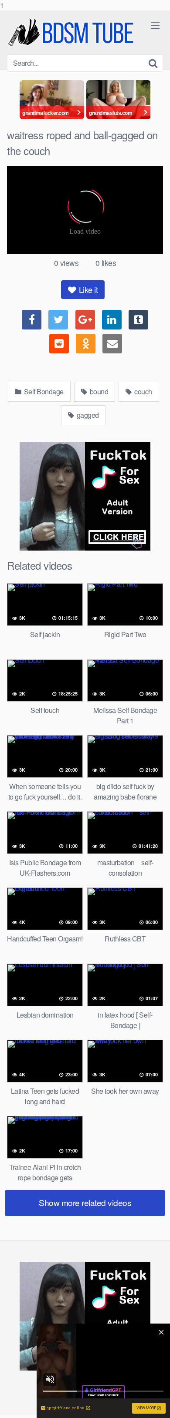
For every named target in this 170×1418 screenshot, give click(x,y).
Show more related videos (85, 1202)
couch (142, 391)
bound (98, 391)
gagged (87, 415)
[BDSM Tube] (72, 32)
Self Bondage (43, 391)
